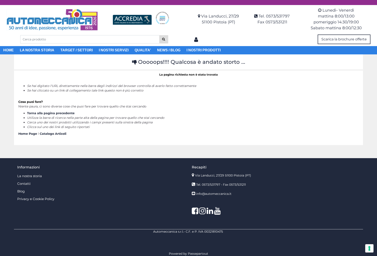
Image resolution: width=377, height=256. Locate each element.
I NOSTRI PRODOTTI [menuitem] (204, 50)
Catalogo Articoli (53, 134)
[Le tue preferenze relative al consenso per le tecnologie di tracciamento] (369, 248)
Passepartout (198, 254)
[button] (163, 39)
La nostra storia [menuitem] (29, 176)
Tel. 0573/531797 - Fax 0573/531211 (221, 185)
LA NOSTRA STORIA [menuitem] (37, 50)
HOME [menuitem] (8, 50)
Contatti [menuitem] (24, 184)
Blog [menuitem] (21, 191)
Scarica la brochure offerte (344, 39)
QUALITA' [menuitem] (143, 50)
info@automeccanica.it (213, 194)
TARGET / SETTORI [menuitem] (76, 50)
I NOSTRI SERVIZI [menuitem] (114, 50)
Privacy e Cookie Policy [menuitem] (35, 199)
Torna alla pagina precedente (51, 113)
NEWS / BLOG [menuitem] (168, 50)
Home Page (28, 134)
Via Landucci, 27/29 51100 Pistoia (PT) (223, 175)
